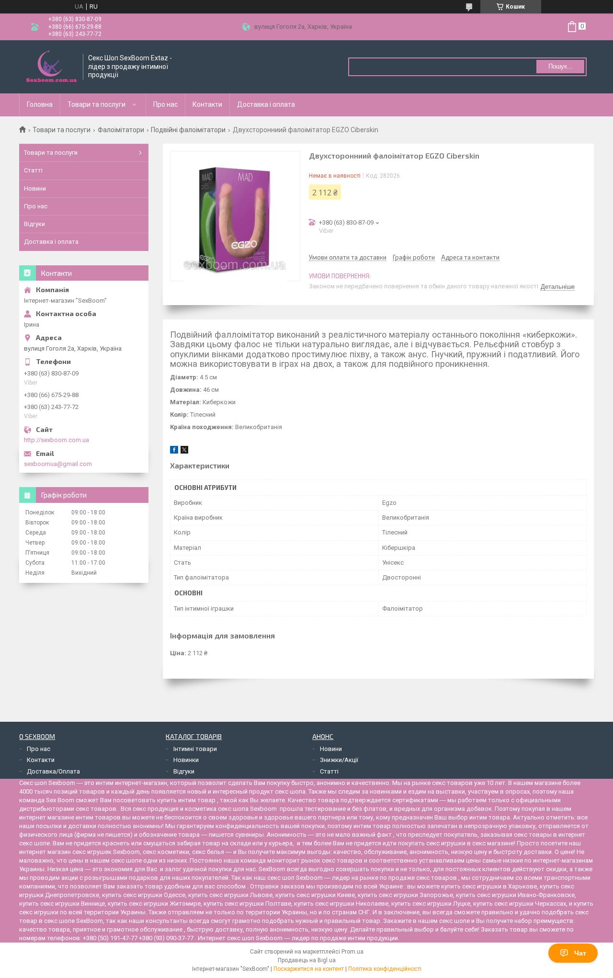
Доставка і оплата (266, 104)
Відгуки (34, 223)
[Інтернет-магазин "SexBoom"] (51, 67)
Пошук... (560, 66)
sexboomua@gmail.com (58, 463)
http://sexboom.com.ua (56, 440)
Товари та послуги (96, 104)
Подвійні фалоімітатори (188, 130)
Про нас (165, 104)
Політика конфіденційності (384, 969)
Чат (580, 953)
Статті (33, 170)
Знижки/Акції (339, 759)
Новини (35, 188)
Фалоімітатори (121, 130)
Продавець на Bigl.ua (307, 960)
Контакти (207, 104)
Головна (40, 104)
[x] (184, 451)
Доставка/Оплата (53, 771)
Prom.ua (352, 951)
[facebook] (174, 451)
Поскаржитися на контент (308, 969)
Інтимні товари (195, 748)
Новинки (186, 759)
